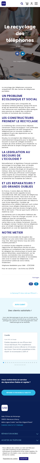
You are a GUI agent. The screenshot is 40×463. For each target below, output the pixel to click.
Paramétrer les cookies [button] (10, 458)
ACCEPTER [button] (23, 458)
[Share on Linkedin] (22, 53)
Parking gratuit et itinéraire (12, 425)
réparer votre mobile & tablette (18, 393)
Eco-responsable (20, 61)
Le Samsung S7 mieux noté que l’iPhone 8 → (24, 293)
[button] (3, 362)
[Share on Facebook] (17, 53)
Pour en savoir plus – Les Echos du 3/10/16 (18, 269)
